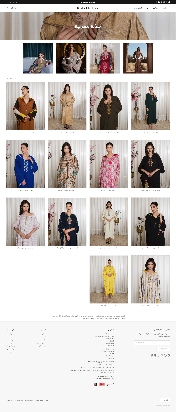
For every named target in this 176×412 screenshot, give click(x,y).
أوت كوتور (155, 8)
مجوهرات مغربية (41, 343)
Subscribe (163, 349)
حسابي (13, 343)
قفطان (44, 334)
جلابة (44, 340)
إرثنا (147, 8)
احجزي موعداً (138, 8)
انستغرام (12, 352)
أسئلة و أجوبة (11, 334)
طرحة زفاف (42, 346)
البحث (47, 400)
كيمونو (44, 337)
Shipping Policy (19, 400)
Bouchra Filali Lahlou (161, 405)
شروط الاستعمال (39, 400)
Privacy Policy (9, 400)
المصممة (12, 337)
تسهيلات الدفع (11, 349)
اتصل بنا (13, 340)
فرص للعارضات (10, 346)
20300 (112, 341)
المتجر (164, 8)
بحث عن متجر (16, 2)
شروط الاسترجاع (29, 400)
